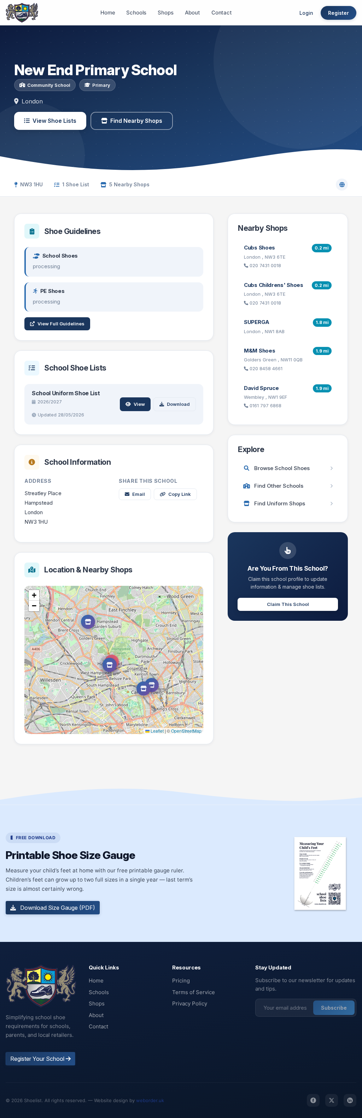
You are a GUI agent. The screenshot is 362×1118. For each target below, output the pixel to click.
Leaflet (157, 731)
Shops (165, 12)
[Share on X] (331, 1100)
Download (178, 404)
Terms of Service (193, 992)
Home (107, 12)
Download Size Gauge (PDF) (57, 907)
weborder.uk (150, 1100)
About (192, 12)
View (139, 404)
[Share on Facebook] (313, 1100)
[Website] (342, 185)
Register (338, 13)
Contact (221, 12)
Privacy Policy (189, 1003)
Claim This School (288, 604)
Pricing (181, 980)
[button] (110, 665)
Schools (136, 12)
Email (138, 494)
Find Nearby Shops (136, 120)
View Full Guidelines (60, 323)
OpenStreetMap (186, 731)
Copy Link (179, 494)
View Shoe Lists (54, 120)
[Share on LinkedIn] (350, 1100)
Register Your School (38, 1058)
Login (306, 13)
